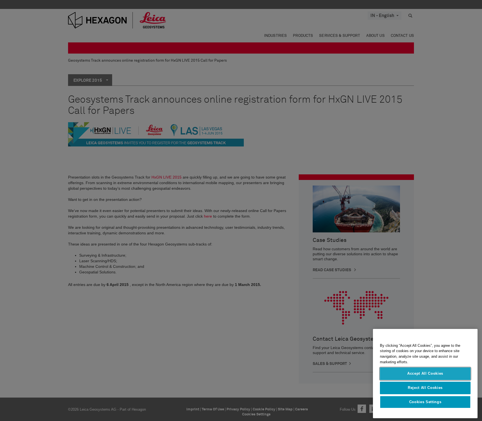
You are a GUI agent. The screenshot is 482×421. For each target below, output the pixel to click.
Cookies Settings (425, 402)
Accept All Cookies (425, 374)
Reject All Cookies (425, 388)
